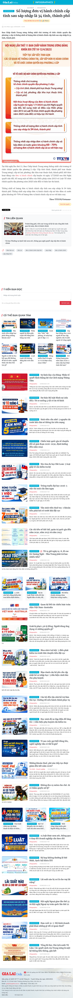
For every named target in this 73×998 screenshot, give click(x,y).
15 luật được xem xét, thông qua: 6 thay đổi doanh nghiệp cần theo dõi (50, 837)
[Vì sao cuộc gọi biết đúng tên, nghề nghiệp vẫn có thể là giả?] (14, 748)
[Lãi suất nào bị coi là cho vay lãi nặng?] (14, 886)
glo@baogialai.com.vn (12, 983)
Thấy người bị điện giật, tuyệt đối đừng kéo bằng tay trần (27, 334)
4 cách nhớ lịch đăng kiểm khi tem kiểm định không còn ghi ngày (12, 595)
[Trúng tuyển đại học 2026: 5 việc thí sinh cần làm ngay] (14, 492)
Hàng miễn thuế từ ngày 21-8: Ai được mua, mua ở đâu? (45, 359)
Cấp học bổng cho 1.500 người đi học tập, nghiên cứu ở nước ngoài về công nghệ (63, 335)
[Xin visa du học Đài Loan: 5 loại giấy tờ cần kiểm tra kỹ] (14, 471)
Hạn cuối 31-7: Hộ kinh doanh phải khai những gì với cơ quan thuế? (49, 924)
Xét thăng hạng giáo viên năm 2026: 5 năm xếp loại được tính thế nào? (63, 360)
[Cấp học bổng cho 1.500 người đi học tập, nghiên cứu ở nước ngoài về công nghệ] (63, 324)
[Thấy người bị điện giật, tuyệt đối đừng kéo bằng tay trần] (27, 324)
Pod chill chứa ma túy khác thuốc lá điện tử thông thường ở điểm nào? (12, 826)
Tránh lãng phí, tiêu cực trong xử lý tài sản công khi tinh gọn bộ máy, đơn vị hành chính (46, 225)
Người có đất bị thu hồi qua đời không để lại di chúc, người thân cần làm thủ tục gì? (9, 360)
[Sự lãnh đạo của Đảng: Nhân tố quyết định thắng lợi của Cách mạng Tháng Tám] (14, 382)
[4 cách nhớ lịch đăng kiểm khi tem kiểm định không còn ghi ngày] (12, 583)
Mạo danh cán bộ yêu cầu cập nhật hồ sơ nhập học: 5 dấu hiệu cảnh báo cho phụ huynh (48, 675)
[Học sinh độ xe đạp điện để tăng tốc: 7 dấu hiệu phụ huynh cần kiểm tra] (14, 726)
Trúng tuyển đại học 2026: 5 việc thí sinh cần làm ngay (48, 487)
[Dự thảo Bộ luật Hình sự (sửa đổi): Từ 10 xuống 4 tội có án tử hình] (14, 404)
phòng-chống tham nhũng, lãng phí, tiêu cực (40, 233)
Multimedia (30, 8)
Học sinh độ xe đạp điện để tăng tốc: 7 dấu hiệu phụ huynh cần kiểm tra (50, 720)
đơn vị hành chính (23, 175)
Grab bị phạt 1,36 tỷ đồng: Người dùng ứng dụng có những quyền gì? (49, 627)
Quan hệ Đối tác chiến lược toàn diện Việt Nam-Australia (49, 606)
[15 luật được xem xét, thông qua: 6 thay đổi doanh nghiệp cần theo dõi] (14, 842)
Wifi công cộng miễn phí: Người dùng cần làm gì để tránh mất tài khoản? (59, 826)
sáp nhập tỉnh (7, 254)
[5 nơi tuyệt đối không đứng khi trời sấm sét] (27, 348)
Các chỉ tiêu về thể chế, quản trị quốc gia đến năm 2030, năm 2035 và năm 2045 (50, 531)
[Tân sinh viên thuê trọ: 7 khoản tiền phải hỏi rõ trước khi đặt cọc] (14, 514)
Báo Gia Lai (10, 250)
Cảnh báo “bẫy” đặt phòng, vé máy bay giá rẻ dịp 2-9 (45, 334)
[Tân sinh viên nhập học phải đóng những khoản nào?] (9, 324)
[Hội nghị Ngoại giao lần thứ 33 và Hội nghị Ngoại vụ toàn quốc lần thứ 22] (14, 908)
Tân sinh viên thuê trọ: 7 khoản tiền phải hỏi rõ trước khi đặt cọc (49, 509)
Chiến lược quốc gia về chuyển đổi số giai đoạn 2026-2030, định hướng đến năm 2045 (49, 444)
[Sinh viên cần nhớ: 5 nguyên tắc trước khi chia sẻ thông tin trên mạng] (14, 426)
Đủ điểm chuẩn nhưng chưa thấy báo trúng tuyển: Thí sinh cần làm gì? (59, 595)
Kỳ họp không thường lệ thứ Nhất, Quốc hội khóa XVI (48, 859)
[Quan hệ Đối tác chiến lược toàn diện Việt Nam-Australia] (14, 611)
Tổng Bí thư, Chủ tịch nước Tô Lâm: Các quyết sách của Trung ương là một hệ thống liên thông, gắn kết (49, 948)
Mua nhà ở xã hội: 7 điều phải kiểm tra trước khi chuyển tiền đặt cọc (48, 651)
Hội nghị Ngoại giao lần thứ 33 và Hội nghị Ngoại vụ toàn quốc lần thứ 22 (49, 902)
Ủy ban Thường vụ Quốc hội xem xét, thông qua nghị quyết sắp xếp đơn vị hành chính (35, 242)
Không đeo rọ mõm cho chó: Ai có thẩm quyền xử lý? (49, 786)
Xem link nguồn (65, 204)
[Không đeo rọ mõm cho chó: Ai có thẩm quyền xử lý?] (14, 792)
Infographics (44, 2)
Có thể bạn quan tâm (17, 315)
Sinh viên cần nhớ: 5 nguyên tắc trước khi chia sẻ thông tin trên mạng (50, 421)
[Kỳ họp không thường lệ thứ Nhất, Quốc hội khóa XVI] (14, 864)
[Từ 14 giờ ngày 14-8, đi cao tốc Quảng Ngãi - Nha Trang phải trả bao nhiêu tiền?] (14, 558)
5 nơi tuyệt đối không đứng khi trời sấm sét (27, 359)
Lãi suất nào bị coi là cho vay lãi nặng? (49, 880)
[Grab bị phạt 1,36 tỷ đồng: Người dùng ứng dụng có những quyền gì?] (14, 633)
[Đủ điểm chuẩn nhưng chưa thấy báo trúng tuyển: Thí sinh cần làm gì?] (59, 583)
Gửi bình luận (65, 303)
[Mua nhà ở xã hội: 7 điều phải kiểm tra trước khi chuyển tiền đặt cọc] (14, 657)
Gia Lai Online (12, 973)
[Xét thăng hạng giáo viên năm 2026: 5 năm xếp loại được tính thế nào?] (63, 348)
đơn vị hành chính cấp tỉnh (34, 250)
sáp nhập (48, 250)
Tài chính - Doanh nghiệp (37, 769)
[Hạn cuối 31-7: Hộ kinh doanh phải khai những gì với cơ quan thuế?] (14, 930)
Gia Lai (20, 250)
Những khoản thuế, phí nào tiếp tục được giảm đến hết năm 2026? (48, 764)
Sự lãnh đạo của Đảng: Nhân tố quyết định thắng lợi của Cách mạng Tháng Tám (49, 378)
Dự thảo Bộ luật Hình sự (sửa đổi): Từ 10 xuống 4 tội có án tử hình (48, 399)
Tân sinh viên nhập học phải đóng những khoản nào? (9, 334)
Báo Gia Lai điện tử (10, 2)
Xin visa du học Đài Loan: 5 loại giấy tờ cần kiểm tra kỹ (49, 465)
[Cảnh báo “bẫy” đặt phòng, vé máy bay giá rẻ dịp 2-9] (45, 324)
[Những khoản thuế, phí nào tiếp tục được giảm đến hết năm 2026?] (14, 770)
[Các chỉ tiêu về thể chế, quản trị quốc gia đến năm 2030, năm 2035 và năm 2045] (14, 536)
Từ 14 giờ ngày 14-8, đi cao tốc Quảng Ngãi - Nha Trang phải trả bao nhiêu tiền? (49, 554)
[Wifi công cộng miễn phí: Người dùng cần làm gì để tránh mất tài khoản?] (59, 815)
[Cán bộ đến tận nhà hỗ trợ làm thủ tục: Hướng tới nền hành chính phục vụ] (14, 704)
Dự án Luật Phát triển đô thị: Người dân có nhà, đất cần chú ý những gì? (35, 595)
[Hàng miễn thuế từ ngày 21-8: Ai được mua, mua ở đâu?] (45, 348)
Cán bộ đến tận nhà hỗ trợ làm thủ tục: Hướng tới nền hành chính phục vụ (49, 698)
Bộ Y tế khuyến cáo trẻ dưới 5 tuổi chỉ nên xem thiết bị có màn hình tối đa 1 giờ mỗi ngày (35, 826)
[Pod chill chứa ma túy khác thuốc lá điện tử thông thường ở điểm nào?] (12, 815)
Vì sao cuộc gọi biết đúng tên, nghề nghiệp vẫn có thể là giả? (48, 742)
